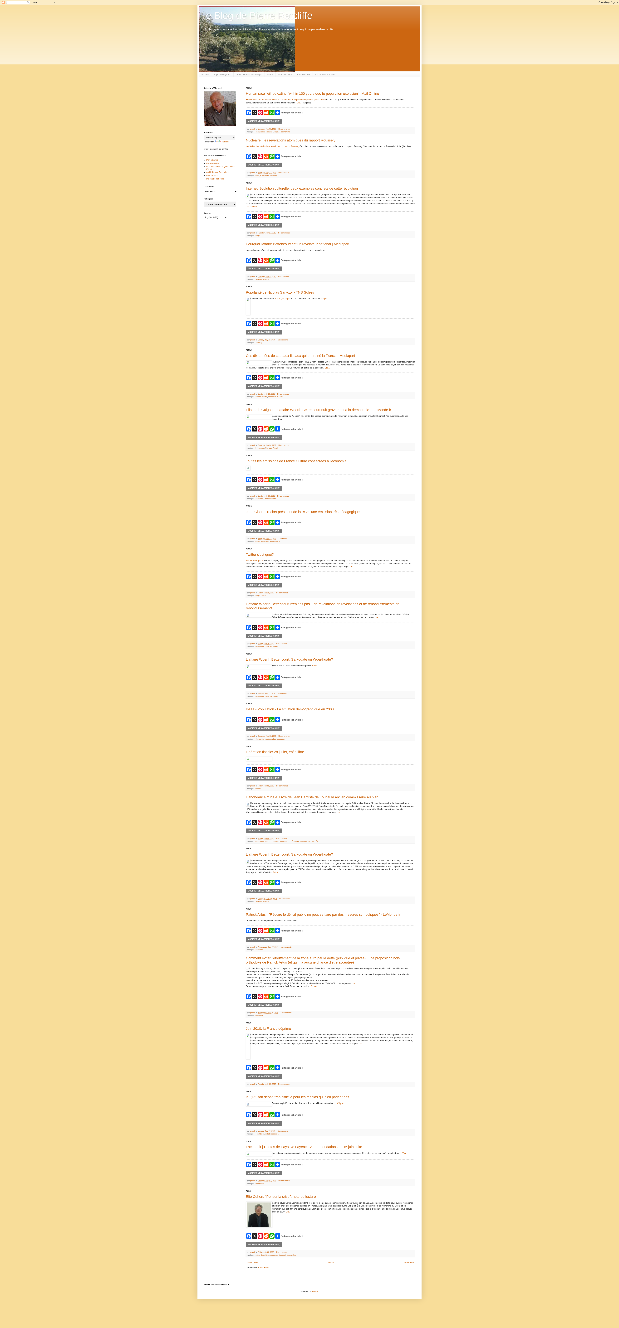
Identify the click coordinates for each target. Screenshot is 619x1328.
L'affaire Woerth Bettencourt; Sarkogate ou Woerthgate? (289, 659)
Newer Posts (252, 1263)
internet (263, 595)
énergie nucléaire (262, 175)
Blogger (314, 1291)
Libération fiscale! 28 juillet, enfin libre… (277, 752)
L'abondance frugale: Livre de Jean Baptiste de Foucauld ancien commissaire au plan (312, 797)
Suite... (315, 665)
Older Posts (409, 1263)
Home (331, 1263)
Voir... (405, 1153)
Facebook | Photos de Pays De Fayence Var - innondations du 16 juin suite (304, 1147)
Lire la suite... (252, 206)
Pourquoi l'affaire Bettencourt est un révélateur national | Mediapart (297, 244)
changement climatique (264, 132)
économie (272, 397)
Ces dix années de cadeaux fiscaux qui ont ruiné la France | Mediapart (300, 356)
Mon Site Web (285, 74)
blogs (257, 236)
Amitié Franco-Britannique (217, 172)
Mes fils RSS (211, 175)
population (281, 739)
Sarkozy (258, 279)
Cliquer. (324, 298)
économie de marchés (309, 841)
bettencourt (259, 448)
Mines (270, 74)
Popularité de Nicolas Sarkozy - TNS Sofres (280, 292)
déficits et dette (261, 397)
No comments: (284, 129)
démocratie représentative (265, 739)
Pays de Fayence (222, 74)
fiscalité (280, 397)
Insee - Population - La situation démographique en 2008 (290, 709)
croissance (259, 841)
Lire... (299, 103)
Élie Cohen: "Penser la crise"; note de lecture (281, 1197)
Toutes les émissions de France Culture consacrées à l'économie (296, 461)
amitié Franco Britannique (249, 74)
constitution (259, 1134)
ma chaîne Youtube (325, 74)
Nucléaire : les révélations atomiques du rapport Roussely (290, 140)
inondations (259, 1184)
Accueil (205, 74)
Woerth (266, 279)
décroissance (285, 841)
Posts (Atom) (263, 1267)
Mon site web (212, 160)
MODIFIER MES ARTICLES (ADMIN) (264, 121)
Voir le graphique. (283, 298)
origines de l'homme (282, 132)
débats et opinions (272, 841)
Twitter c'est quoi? (260, 555)
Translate (225, 142)
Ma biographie (212, 163)
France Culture (270, 499)
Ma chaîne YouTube (215, 179)
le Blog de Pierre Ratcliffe (258, 15)
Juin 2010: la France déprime (268, 1029)
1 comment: (283, 538)
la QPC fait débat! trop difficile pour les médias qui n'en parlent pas (297, 1097)
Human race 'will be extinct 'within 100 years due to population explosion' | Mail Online (312, 94)
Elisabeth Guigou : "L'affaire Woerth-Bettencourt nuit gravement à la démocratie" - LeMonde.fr (318, 410)
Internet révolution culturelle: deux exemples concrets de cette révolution (302, 188)
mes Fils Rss (303, 74)
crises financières (262, 541)
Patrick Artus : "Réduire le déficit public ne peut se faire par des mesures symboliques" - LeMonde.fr (323, 914)
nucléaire (273, 175)
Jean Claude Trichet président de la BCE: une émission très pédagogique (303, 512)
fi (279, 541)
